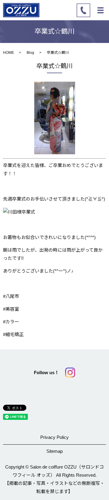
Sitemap (54, 451)
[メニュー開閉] (100, 10)
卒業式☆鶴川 (54, 66)
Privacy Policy (54, 437)
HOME (8, 53)
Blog (30, 53)
